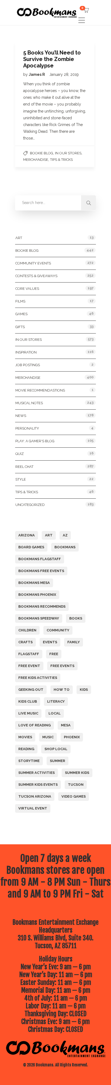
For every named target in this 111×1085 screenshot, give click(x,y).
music (48, 737)
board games (31, 547)
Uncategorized (30, 505)
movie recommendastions (40, 390)
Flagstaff (28, 654)
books (75, 618)
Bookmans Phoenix (37, 595)
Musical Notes (29, 403)
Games (21, 314)
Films (20, 301)
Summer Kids (77, 773)
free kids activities (37, 678)
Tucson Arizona (34, 796)
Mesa (66, 725)
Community (58, 630)
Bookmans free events (41, 571)
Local (54, 713)
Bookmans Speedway (38, 618)
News (20, 416)
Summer (57, 761)
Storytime (29, 761)
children (27, 630)
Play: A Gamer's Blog (34, 441)
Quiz (19, 454)
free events (62, 666)
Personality (27, 428)
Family (73, 642)
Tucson (76, 785)
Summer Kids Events (38, 785)
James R (37, 74)
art (49, 535)
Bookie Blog (41, 153)
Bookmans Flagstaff (39, 559)
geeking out (30, 690)
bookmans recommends (41, 606)
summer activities (36, 773)
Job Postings (27, 365)
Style (20, 479)
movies (25, 737)
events (50, 642)
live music (28, 713)
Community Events (33, 263)
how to (62, 690)
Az (65, 535)
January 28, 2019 (64, 74)
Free (53, 654)
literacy (56, 701)
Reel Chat (24, 467)
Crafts (25, 642)
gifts (20, 327)
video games (73, 796)
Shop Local (55, 749)
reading (26, 749)
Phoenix (72, 737)
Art (18, 238)
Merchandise (35, 160)
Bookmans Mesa (34, 583)
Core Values (27, 289)
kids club (27, 701)
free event (29, 666)
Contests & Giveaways (36, 276)
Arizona (26, 535)
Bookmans (64, 547)
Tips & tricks (61, 160)
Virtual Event (32, 808)
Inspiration (26, 352)
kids (84, 690)
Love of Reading (34, 725)
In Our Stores (68, 153)
